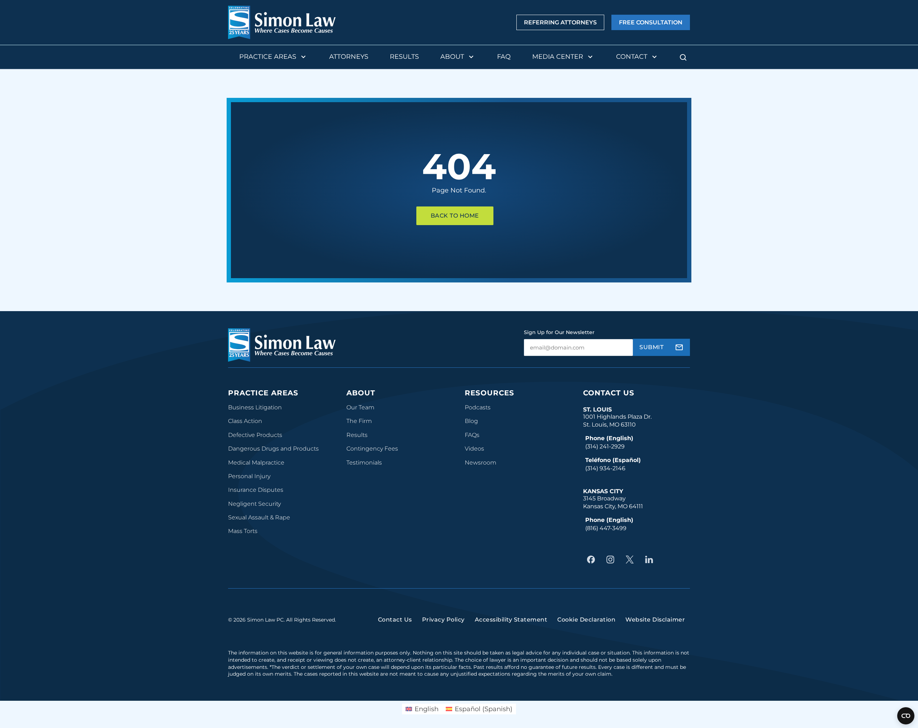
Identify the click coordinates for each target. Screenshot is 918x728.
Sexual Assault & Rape (259, 517)
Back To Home (455, 215)
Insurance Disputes (255, 489)
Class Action (245, 421)
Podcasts (478, 407)
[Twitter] (631, 559)
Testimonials (364, 462)
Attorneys (348, 57)
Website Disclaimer (655, 619)
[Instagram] (612, 559)
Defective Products (255, 435)
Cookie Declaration (586, 619)
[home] (282, 22)
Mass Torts (242, 531)
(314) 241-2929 (605, 446)
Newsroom (480, 462)
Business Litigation (255, 407)
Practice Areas (267, 57)
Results (404, 57)
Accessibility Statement (511, 619)
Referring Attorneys (560, 22)
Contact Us (608, 393)
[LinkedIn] (651, 559)
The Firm (359, 421)
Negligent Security (254, 503)
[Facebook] (592, 559)
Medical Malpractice (256, 462)
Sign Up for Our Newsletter (559, 332)
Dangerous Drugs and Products (273, 448)
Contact (631, 57)
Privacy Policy (443, 619)
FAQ (504, 57)
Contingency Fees (372, 448)
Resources (489, 393)
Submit (651, 347)
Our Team (360, 407)
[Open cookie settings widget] (905, 715)
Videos (474, 448)
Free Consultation (650, 22)
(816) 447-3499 (605, 528)
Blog (471, 421)
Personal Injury (249, 476)
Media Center (557, 57)
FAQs (472, 435)
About (452, 57)
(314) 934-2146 (605, 468)
